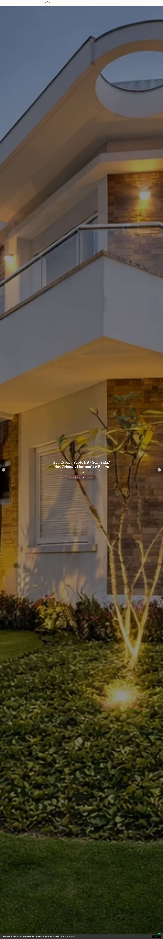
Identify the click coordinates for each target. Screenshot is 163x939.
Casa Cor (114, 2)
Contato (119, 2)
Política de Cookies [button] (69, 936)
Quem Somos (97, 2)
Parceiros (109, 2)
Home (92, 2)
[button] (3, 470)
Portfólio (103, 2)
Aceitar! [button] (156, 936)
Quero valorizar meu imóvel (82, 477)
